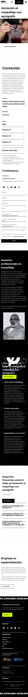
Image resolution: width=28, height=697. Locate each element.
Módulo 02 (6, 136)
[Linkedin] (11, 187)
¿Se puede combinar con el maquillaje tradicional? (13, 514)
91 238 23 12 (5, 175)
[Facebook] (4, 187)
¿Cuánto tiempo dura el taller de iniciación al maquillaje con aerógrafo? (13, 523)
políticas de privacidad (18, 236)
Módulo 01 (6, 130)
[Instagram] (7, 187)
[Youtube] (15, 187)
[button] (13, 130)
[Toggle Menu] (12, 2)
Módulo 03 (6, 142)
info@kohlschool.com (8, 178)
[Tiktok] (19, 628)
